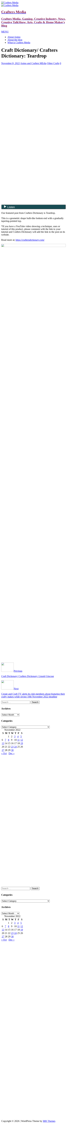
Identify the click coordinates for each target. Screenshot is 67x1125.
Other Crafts (53, 63)
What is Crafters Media (18, 42)
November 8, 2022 (10, 63)
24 (15, 746)
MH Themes (49, 1121)
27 (3, 750)
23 (12, 746)
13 (3, 743)
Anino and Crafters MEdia (33, 63)
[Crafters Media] (9, 2)
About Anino (13, 37)
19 (21, 743)
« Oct (4, 753)
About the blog (14, 39)
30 (12, 750)
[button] (5, 31)
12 (21, 740)
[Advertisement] (33, 89)
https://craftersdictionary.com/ (30, 240)
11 (18, 740)
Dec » (11, 753)
